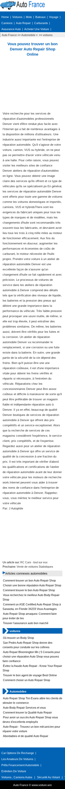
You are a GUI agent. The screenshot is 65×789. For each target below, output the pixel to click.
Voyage (53, 17)
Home (5, 17)
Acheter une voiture (36, 29)
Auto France (9, 35)
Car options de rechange (17, 753)
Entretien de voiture (13, 771)
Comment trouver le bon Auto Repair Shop (29, 590)
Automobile (28, 35)
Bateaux (40, 17)
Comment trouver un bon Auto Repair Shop (29, 580)
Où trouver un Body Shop (18, 637)
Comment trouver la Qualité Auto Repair (27, 712)
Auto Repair (23, 23)
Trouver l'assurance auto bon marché (25, 623)
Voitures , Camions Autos (16, 777)
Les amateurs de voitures (17, 759)
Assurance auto (11, 29)
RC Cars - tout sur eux (33, 562)
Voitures (17, 17)
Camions (6, 23)
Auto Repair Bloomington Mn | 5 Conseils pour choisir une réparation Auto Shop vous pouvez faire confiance (31, 657)
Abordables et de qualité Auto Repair (25, 736)
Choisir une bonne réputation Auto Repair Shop (32, 585)
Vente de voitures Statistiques (35, 566)
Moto (29, 17)
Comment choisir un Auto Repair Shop (26, 680)
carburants (41, 23)
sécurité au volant (48, 777)
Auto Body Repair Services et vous (24, 707)
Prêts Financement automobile (20, 765)
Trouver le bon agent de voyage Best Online (30, 675)
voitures (48, 35)
